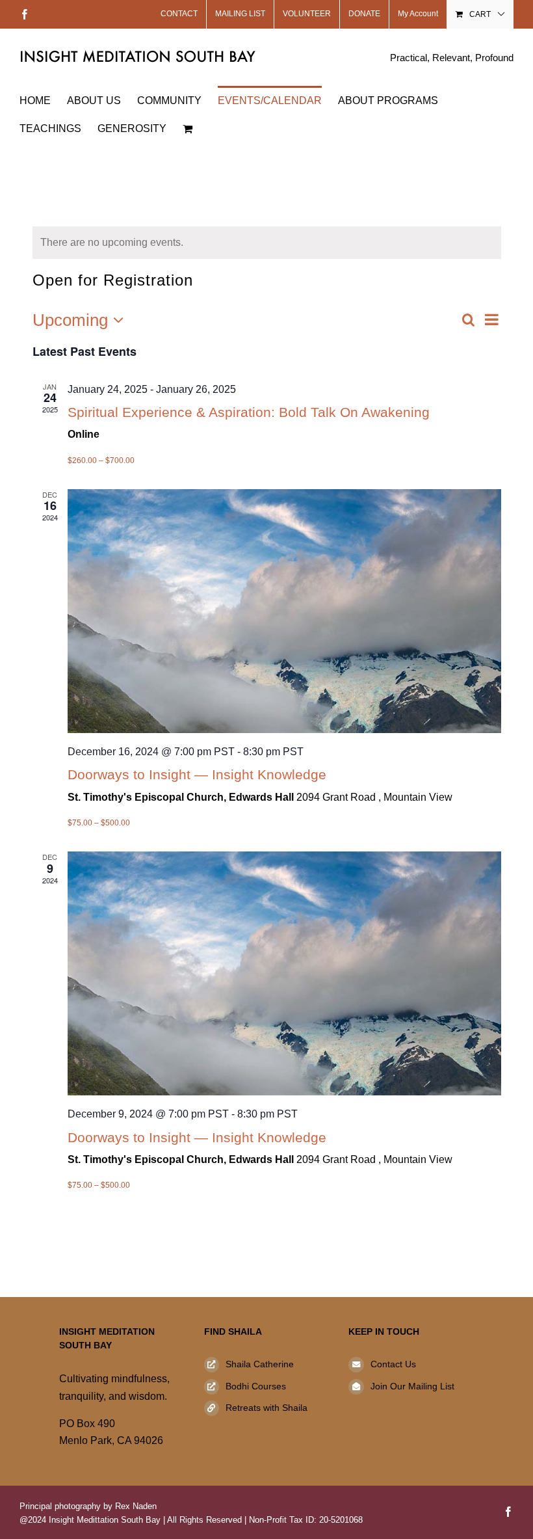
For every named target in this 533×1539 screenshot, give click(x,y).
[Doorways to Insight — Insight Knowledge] (284, 611)
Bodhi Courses (256, 1386)
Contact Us (393, 1364)
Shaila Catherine (260, 1364)
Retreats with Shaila (266, 1407)
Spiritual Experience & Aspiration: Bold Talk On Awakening (249, 412)
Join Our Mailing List (412, 1386)
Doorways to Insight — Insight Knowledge (197, 774)
